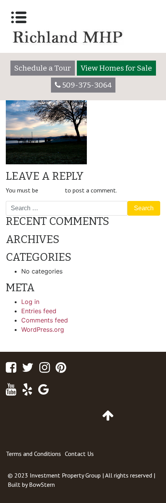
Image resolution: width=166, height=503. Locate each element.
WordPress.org (42, 329)
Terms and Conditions (33, 453)
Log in (30, 302)
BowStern (42, 484)
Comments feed (44, 320)
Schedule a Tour (42, 68)
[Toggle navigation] (19, 17)
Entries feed (38, 311)
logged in (51, 190)
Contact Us (79, 453)
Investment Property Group (65, 475)
